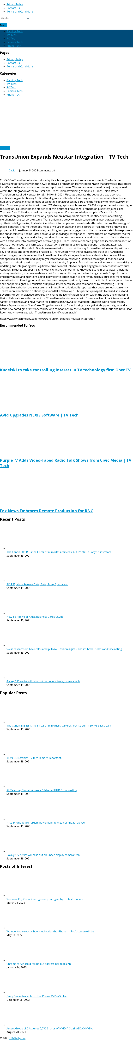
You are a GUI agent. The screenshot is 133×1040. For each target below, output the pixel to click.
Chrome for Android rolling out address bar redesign (38, 964)
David (11, 170)
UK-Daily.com (17, 1038)
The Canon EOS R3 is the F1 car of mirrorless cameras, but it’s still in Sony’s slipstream (58, 552)
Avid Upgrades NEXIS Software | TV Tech (39, 415)
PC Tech (11, 38)
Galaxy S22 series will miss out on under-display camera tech (43, 681)
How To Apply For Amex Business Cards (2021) (34, 616)
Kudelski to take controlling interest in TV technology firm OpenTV (65, 369)
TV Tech (11, 35)
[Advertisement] (66, 121)
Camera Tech (14, 42)
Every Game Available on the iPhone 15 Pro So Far (36, 996)
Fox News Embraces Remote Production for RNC (46, 510)
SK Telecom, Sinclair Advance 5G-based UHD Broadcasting (41, 790)
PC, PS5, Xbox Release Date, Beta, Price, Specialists (37, 584)
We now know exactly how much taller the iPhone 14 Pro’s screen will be (50, 931)
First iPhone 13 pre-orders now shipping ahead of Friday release (45, 822)
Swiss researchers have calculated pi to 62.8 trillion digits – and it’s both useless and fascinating (64, 649)
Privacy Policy (14, 4)
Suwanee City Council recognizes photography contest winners (44, 899)
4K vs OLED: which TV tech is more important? (34, 758)
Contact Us (13, 8)
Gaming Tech (14, 31)
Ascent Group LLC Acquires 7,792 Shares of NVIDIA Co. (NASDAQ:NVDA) (49, 1028)
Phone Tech (13, 45)
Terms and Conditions (19, 11)
